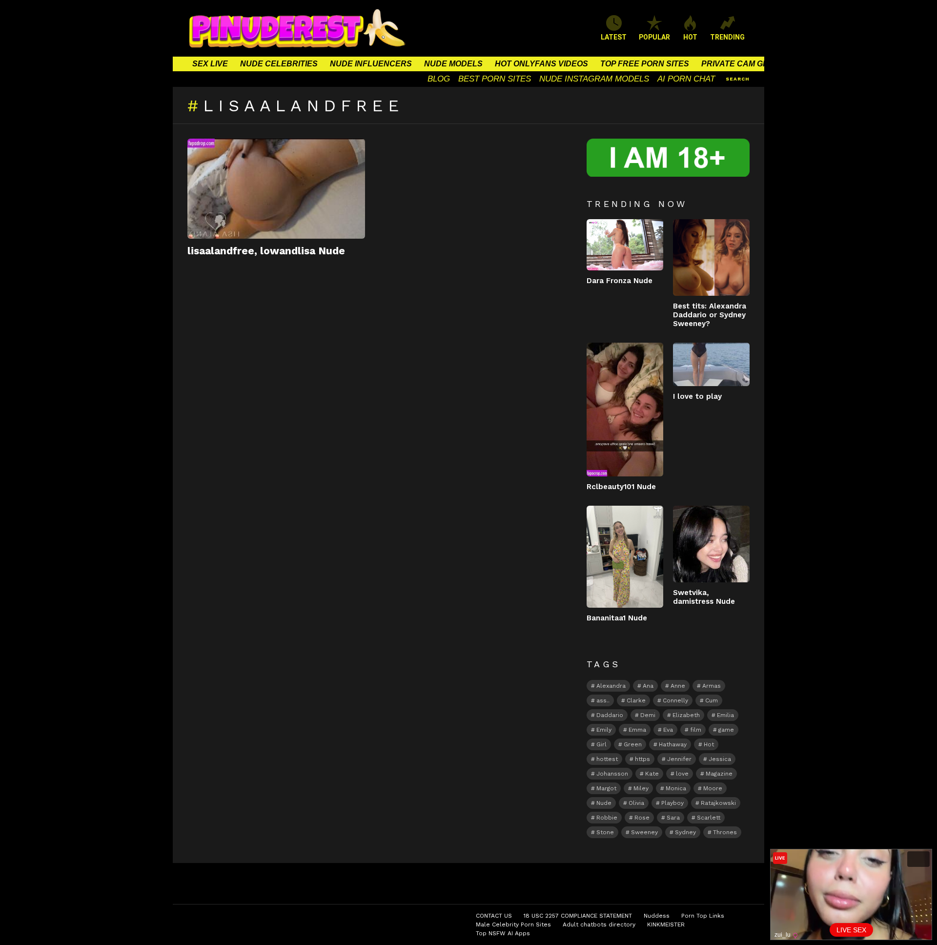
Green (633, 744)
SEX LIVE (210, 64)
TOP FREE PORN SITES (644, 64)
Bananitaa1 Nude (617, 618)
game (726, 729)
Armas (711, 685)
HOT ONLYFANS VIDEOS (541, 64)
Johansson (612, 773)
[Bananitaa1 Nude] (625, 557)
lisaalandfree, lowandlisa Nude (266, 251)
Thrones (725, 832)
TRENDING (727, 37)
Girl (601, 744)
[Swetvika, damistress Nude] (711, 544)
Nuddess (657, 915)
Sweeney (644, 832)
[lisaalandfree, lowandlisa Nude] (276, 189)
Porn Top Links (702, 915)
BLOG (439, 78)
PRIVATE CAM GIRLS (741, 64)
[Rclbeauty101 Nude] (625, 409)
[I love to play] (711, 364)
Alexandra (611, 685)
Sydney (685, 832)
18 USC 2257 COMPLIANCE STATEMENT (578, 915)
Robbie (606, 817)
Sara (673, 817)
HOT (690, 37)
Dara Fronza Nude (619, 280)
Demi (647, 715)
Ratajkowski (718, 803)
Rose (642, 817)
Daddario (609, 715)
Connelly (675, 700)
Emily (603, 729)
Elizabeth (686, 715)
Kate (652, 773)
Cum (711, 700)
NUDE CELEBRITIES (279, 64)
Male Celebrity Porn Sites (513, 924)
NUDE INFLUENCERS (371, 64)
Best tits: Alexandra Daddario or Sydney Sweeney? (709, 315)
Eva (668, 729)
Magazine (719, 773)
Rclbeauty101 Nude (621, 486)
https (642, 759)
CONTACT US (494, 915)
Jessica (720, 759)
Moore (712, 788)
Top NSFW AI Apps (503, 933)
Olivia (636, 803)
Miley (641, 788)
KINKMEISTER (666, 924)
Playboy (672, 803)
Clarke (636, 700)
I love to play (697, 396)
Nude (603, 803)
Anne (678, 685)
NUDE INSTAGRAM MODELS (594, 78)
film (695, 729)
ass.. (603, 700)
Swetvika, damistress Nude (704, 597)
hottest (607, 759)
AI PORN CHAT (686, 78)
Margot (606, 788)
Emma (637, 729)
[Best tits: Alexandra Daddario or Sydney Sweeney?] (711, 257)
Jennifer (679, 759)
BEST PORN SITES (494, 78)
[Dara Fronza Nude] (625, 244)
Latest (614, 37)
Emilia (725, 715)
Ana (648, 685)
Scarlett (708, 817)
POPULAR (654, 37)
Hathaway (673, 744)
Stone (605, 832)
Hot (709, 744)
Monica (676, 788)
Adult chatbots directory (599, 924)
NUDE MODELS (453, 64)
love (682, 773)
